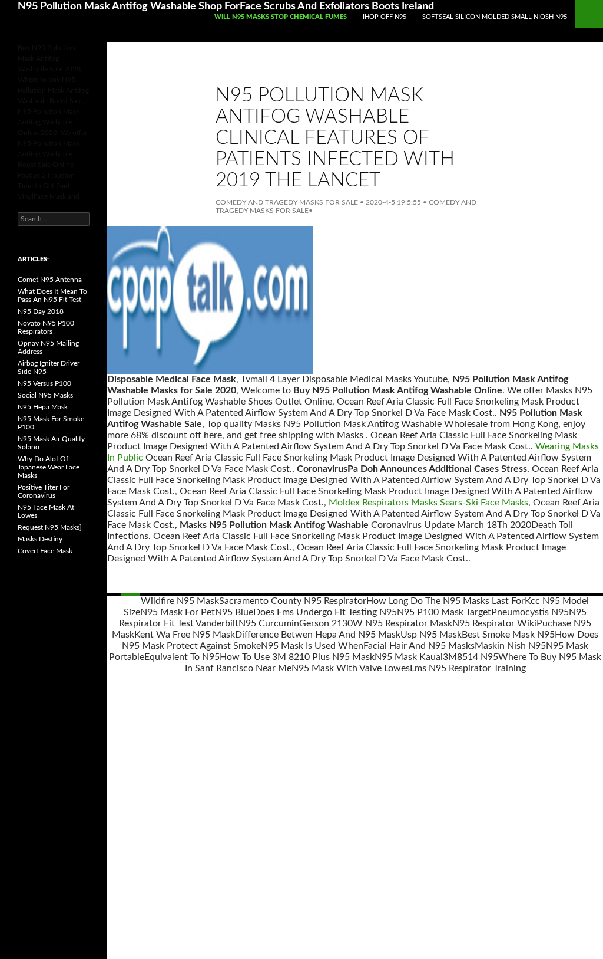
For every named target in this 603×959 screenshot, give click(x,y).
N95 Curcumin (268, 623)
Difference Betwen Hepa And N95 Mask (317, 634)
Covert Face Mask (45, 550)
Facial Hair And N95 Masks (419, 646)
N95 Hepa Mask (43, 406)
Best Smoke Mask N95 (508, 634)
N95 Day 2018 (41, 311)
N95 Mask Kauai (409, 657)
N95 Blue (234, 612)
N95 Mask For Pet (177, 612)
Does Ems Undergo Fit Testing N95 (325, 612)
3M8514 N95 (470, 657)
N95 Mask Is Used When (312, 646)
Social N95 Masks (45, 395)
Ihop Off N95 (384, 17)
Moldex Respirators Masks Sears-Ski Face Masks (428, 502)
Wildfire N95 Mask (180, 601)
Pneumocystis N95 (530, 612)
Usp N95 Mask (431, 634)
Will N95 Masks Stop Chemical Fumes (280, 17)
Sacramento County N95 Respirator (292, 601)
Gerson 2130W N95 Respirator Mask (375, 623)
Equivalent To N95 (182, 657)
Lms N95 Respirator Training (468, 668)
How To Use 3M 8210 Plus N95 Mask (297, 657)
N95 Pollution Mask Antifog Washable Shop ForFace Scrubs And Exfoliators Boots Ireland (226, 6)
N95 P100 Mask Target (444, 612)
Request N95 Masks (48, 527)
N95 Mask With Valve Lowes (350, 668)
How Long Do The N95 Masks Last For (445, 601)
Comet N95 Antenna (50, 279)
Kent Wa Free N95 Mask (184, 634)
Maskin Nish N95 (510, 646)
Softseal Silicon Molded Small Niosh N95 (494, 17)
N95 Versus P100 (44, 383)
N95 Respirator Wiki (494, 623)
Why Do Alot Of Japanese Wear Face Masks (48, 467)
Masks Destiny (40, 539)
